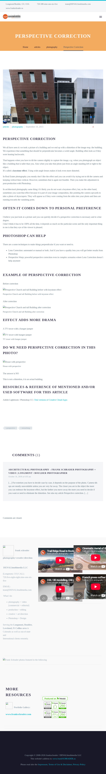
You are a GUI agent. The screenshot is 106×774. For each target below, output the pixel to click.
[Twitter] (9, 436)
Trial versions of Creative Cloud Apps (50, 400)
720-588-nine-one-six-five (47, 4)
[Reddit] (25, 436)
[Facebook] (5, 436)
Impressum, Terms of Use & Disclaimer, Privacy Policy (61, 764)
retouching (26, 428)
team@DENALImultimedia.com (78, 4)
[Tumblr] (17, 436)
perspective (10, 428)
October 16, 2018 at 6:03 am (19, 476)
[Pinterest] (13, 436)
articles (6, 127)
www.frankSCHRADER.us (64, 759)
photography (17, 127)
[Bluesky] (12, 8)
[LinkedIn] (4, 8)
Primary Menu (100, 17)
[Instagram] (8, 8)
